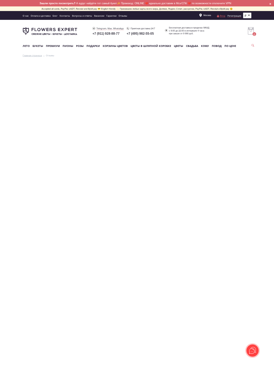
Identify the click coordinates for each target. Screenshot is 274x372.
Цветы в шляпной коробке (151, 46)
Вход (222, 15)
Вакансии (99, 15)
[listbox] (247, 15)
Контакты (65, 15)
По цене (230, 46)
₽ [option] (245, 15)
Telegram (101, 28)
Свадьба (192, 46)
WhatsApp (118, 28)
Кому (205, 46)
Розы (80, 46)
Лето (26, 46)
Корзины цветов (115, 46)
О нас (26, 15)
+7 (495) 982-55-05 (140, 33)
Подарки (93, 46)
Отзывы (123, 15)
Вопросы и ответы (82, 15)
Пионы (68, 46)
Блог (55, 15)
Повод (217, 46)
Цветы (178, 46)
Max (110, 28)
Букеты (37, 46)
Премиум (53, 46)
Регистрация (234, 15)
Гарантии (111, 15)
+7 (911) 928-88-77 (106, 33)
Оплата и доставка (41, 15)
